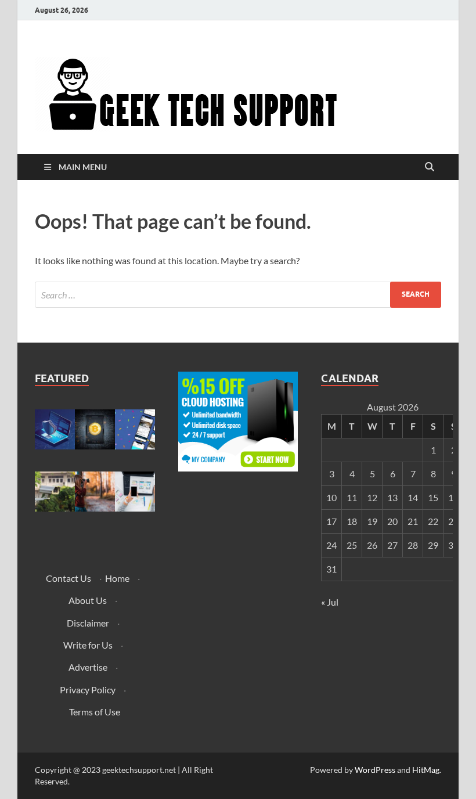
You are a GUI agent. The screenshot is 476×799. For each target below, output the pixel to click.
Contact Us (68, 578)
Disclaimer (88, 622)
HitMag (425, 770)
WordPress (375, 770)
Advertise (87, 666)
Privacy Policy (88, 689)
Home (117, 578)
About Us (87, 600)
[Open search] (429, 167)
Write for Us (88, 644)
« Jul (329, 601)
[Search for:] (238, 295)
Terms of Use (94, 711)
